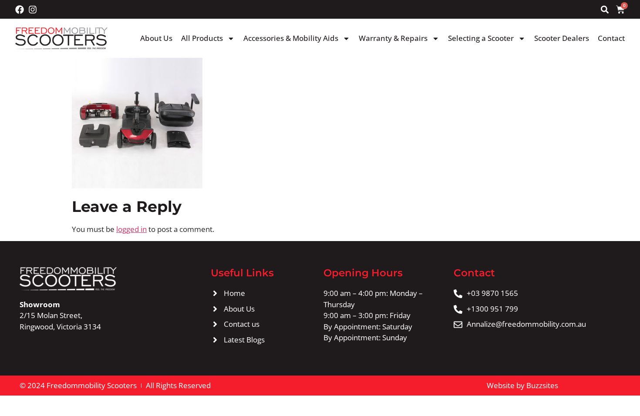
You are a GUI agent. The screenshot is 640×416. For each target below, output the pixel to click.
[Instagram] (32, 9)
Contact (611, 38)
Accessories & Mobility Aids (290, 38)
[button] (604, 9)
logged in (131, 229)
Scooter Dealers (561, 38)
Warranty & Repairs (393, 38)
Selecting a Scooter (481, 38)
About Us (156, 38)
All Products (202, 38)
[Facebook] (19, 9)
